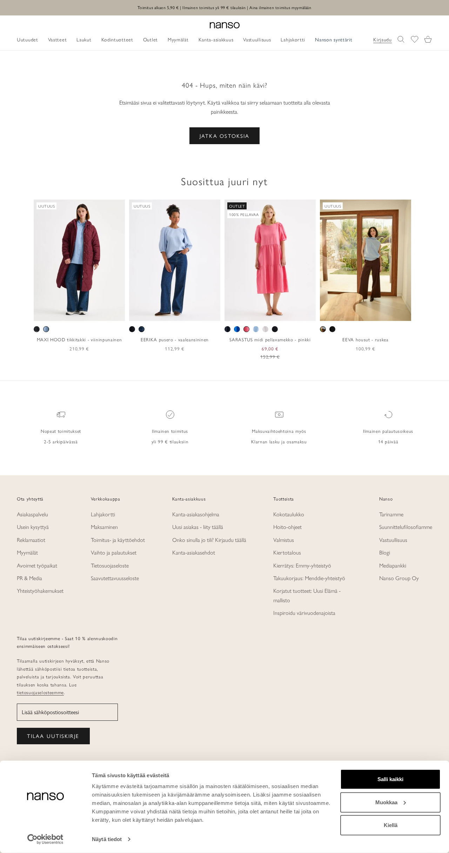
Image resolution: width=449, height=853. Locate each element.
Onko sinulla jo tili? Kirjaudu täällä (209, 540)
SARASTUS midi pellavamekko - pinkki (269, 339)
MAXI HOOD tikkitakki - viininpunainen (79, 339)
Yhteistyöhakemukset (40, 590)
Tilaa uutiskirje (53, 735)
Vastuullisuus (393, 540)
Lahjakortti (103, 514)
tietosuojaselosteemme (40, 692)
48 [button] (210, 313)
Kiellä (390, 825)
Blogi (384, 552)
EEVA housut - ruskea (365, 339)
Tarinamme (391, 514)
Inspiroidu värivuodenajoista (304, 613)
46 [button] (200, 313)
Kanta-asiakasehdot (193, 552)
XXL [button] (102, 313)
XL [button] (89, 313)
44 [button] (190, 313)
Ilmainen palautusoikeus (388, 431)
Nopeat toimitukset (61, 431)
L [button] (80, 313)
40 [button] (169, 313)
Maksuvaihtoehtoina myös (279, 431)
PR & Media (29, 578)
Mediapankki (392, 565)
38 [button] (159, 313)
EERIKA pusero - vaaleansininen (175, 339)
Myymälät (27, 552)
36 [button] (149, 313)
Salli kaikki (390, 779)
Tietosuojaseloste (110, 565)
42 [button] (179, 313)
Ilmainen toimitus (170, 431)
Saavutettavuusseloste (115, 578)
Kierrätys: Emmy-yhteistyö (302, 565)
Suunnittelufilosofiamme (405, 527)
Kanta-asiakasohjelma (195, 514)
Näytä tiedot (107, 839)
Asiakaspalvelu (32, 514)
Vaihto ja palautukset (113, 552)
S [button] (63, 313)
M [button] (71, 313)
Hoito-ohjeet (287, 527)
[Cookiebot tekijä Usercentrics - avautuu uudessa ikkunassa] (45, 839)
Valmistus (283, 540)
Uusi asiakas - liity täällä (197, 527)
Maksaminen (104, 527)
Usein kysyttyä (33, 527)
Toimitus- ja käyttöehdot (118, 540)
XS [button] (54, 313)
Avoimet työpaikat (37, 565)
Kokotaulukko (288, 514)
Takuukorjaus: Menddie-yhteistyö (309, 578)
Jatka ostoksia (224, 135)
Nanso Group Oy (399, 578)
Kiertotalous (287, 552)
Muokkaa (386, 802)
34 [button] (139, 313)
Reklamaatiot (31, 540)
